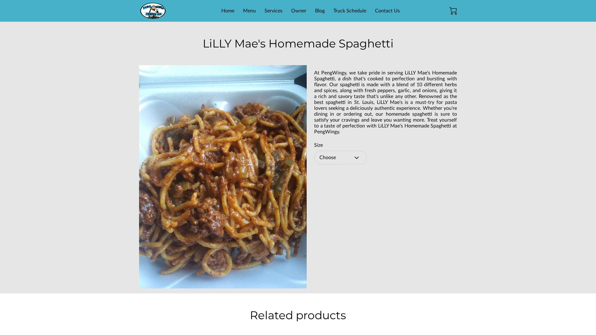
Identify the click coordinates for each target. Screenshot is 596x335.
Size (318, 145)
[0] (453, 11)
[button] (340, 157)
